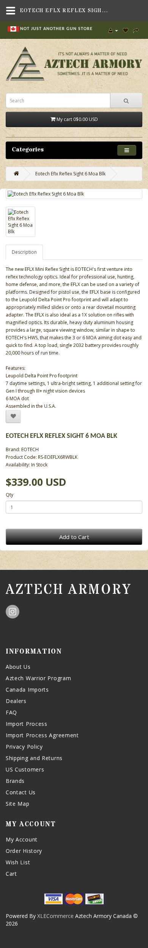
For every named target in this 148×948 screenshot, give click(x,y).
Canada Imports (27, 689)
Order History (24, 850)
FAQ (11, 712)
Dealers (16, 701)
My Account (22, 839)
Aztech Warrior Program (38, 678)
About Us (18, 666)
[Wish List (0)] (125, 30)
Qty (9, 494)
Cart (11, 873)
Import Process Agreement (42, 735)
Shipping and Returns (34, 758)
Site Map (18, 803)
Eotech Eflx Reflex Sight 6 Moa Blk (70, 173)
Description (24, 252)
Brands (15, 780)
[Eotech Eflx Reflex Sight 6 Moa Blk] (74, 194)
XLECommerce (55, 915)
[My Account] (113, 30)
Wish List (18, 862)
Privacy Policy (24, 746)
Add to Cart (74, 537)
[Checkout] (136, 30)
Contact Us (21, 792)
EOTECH (30, 449)
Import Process (26, 723)
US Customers (25, 769)
